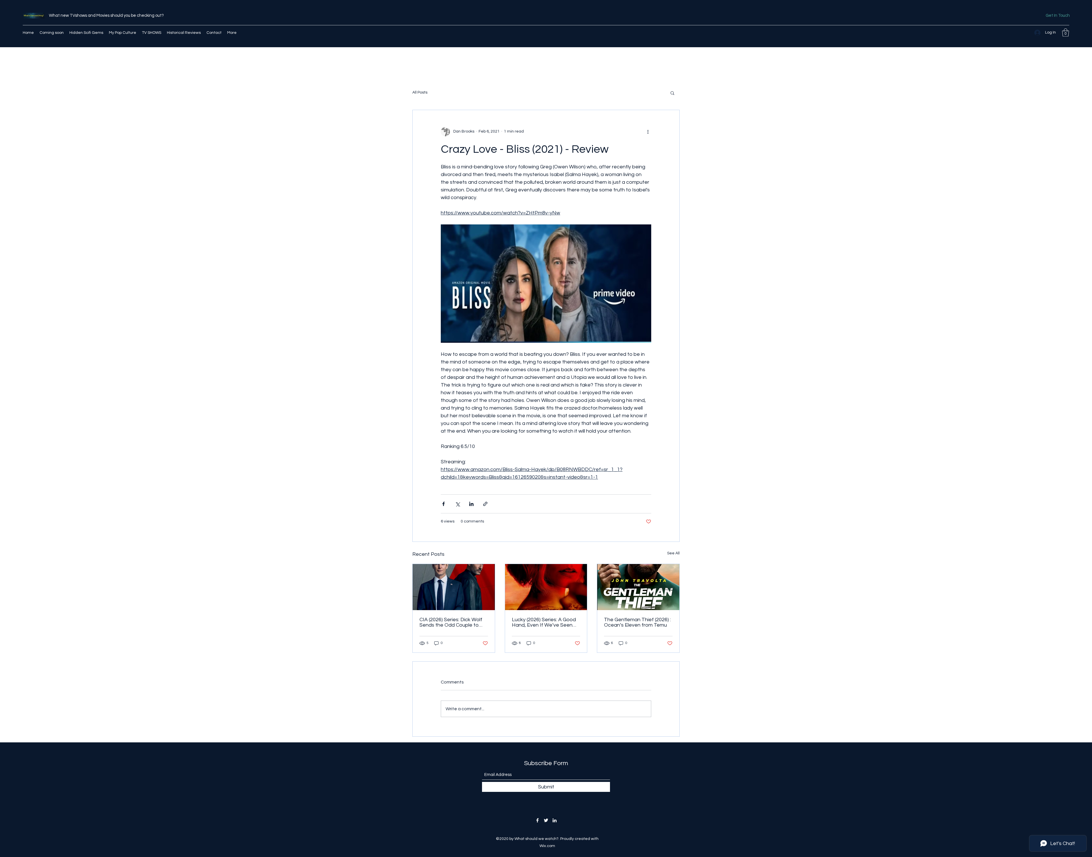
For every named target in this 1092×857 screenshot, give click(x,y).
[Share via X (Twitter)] (457, 504)
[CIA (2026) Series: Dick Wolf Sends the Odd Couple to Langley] (454, 587)
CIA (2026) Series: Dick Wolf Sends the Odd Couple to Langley (450, 622)
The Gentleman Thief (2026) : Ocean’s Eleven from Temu (637, 622)
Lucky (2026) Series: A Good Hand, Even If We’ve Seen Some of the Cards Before (544, 622)
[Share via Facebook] (443, 504)
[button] (1065, 32)
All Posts (419, 92)
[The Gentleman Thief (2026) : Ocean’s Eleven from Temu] (638, 587)
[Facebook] (537, 820)
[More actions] (647, 131)
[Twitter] (546, 820)
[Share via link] (485, 504)
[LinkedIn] (554, 820)
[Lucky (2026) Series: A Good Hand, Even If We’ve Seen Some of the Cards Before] (546, 587)
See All (673, 553)
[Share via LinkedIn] (471, 504)
